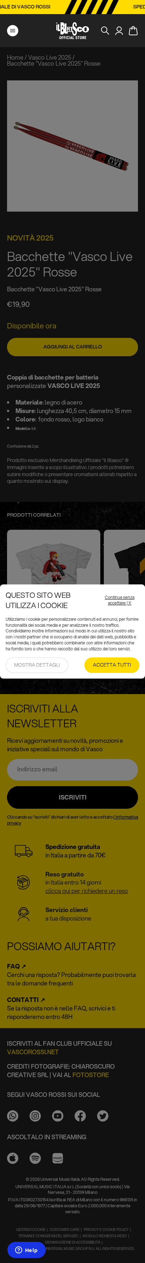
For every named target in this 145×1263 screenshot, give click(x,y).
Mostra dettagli (37, 664)
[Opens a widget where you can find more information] (26, 1250)
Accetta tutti (112, 664)
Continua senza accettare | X (119, 600)
